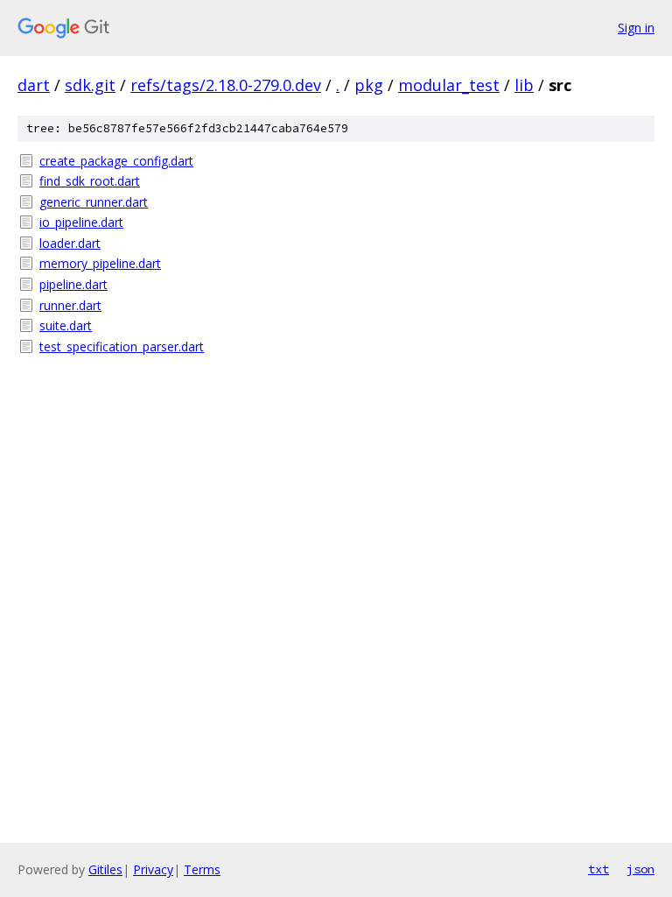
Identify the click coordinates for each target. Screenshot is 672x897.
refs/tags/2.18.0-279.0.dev (225, 84)
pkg (368, 84)
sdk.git (90, 84)
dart (34, 84)
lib (524, 84)
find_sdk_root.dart (89, 181)
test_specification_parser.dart (121, 346)
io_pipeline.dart (81, 222)
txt (598, 869)
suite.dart (65, 325)
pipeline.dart (73, 284)
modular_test (449, 84)
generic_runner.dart (93, 202)
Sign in (636, 27)
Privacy (153, 869)
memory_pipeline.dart (100, 263)
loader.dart (70, 243)
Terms (202, 869)
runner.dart (70, 305)
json (640, 869)
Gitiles (105, 869)
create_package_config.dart (116, 160)
